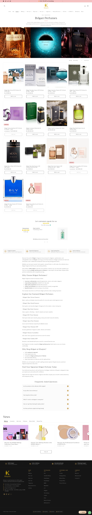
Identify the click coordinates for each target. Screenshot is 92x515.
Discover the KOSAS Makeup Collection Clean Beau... (12, 443)
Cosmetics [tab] (12, 421)
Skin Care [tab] (19, 421)
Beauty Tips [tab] (39, 421)
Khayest (7, 511)
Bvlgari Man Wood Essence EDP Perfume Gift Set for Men (33, 167)
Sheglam (45, 490)
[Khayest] (7, 474)
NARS (45, 483)
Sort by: (70, 60)
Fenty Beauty (46, 480)
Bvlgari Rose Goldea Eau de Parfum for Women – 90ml (34, 205)
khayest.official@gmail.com (10, 487)
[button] (4, 6)
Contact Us (77, 478)
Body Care (30, 478)
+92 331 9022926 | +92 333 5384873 (12, 486)
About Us (77, 473)
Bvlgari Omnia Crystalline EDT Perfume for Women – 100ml (78, 167)
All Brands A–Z (47, 502)
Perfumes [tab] (25, 421)
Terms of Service (62, 483)
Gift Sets (30, 488)
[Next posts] (88, 433)
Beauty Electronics (32, 485)
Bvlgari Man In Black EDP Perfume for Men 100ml (12, 167)
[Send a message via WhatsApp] (89, 512)
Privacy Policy (62, 480)
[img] (46, 223)
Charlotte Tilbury (47, 475)
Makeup (30, 473)
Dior (45, 473)
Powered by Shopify (12, 511)
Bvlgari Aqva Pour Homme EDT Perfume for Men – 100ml (57, 91)
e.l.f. (45, 488)
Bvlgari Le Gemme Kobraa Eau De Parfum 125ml (33, 129)
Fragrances (30, 483)
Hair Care (30, 480)
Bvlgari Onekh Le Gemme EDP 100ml (56, 128)
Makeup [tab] (6, 421)
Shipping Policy (62, 475)
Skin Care (30, 475)
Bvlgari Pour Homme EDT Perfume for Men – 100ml (78, 91)
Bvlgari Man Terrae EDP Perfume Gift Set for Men (12, 91)
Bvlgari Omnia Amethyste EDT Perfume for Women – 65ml (13, 129)
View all (46, 451)
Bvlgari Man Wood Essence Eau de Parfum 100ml (77, 129)
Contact (61, 473)
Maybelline (46, 485)
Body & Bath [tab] (32, 421)
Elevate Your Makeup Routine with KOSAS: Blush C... (41, 443)
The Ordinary (46, 493)
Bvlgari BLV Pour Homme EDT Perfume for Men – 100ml (13, 205)
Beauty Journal (78, 475)
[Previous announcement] (29, 1)
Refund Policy (62, 478)
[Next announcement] (62, 1)
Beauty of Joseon (47, 500)
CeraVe (45, 495)
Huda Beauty (46, 478)
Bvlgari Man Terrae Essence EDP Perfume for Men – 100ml (55, 167)
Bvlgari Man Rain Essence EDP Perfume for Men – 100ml (35, 91)
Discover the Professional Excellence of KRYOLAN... (68, 443)
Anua (45, 497)
